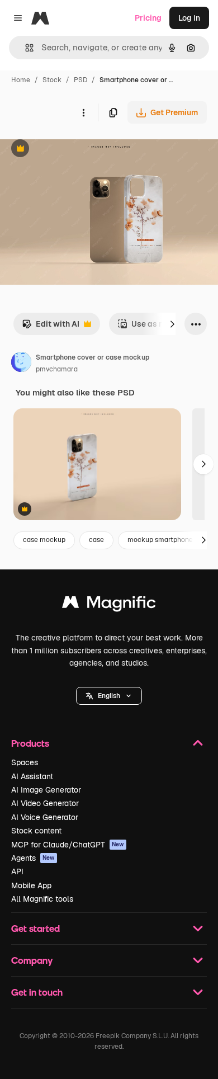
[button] (109, 696)
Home (20, 80)
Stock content (36, 831)
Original (71, 149)
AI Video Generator (45, 803)
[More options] (83, 112)
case (96, 539)
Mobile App (31, 885)
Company (32, 960)
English (109, 695)
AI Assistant (32, 776)
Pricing (148, 18)
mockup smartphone (160, 539)
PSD (80, 80)
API (17, 871)
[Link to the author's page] (21, 363)
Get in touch (37, 992)
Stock (51, 80)
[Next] (172, 324)
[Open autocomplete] (25, 48)
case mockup (44, 539)
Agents (33, 858)
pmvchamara (57, 369)
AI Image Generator (46, 790)
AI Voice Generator (44, 817)
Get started (35, 928)
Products (30, 743)
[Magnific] (109, 605)
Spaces (24, 762)
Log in (189, 18)
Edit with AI (50, 327)
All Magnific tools (42, 899)
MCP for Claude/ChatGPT (67, 845)
